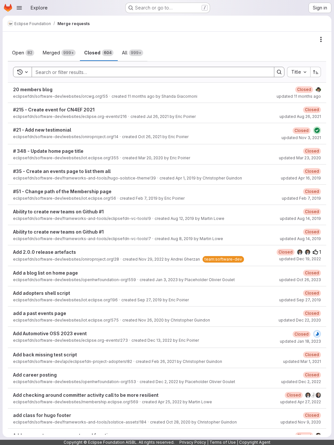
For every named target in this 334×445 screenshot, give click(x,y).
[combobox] (298, 72)
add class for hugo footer (42, 415)
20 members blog (33, 89)
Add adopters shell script (41, 293)
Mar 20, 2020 (150, 157)
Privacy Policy (192, 442)
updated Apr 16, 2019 (301, 178)
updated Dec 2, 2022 (301, 381)
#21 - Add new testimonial (42, 130)
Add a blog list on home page (45, 273)
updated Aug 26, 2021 (300, 116)
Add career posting (35, 375)
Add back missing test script (45, 354)
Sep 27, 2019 (149, 299)
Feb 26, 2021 (164, 361)
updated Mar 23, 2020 (300, 157)
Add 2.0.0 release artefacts (44, 252)
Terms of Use (222, 442)
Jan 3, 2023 (167, 279)
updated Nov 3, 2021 (301, 137)
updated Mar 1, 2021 (302, 361)
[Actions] (321, 39)
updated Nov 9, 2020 (301, 422)
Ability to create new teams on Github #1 (58, 211)
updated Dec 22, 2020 (300, 320)
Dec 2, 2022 (167, 381)
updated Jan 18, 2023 (300, 341)
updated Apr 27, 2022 (300, 401)
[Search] (279, 72)
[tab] (23, 53)
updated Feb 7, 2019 (301, 198)
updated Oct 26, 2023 (300, 279)
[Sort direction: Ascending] (316, 72)
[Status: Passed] (317, 130)
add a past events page (39, 313)
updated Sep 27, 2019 (300, 299)
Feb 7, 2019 (147, 198)
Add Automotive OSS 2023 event (50, 333)
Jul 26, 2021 (157, 116)
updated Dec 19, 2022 (300, 258)
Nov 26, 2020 (151, 320)
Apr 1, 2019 (185, 178)
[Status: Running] (317, 334)
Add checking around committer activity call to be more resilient (86, 395)
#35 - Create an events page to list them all (62, 171)
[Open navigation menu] (19, 8)
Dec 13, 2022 (159, 340)
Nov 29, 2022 (151, 259)
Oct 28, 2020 (178, 422)
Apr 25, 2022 (170, 401)
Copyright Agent (254, 442)
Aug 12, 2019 (182, 218)
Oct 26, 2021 (149, 136)
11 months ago (141, 96)
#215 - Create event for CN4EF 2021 (54, 109)
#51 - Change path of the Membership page (62, 191)
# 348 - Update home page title (48, 151)
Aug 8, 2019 (182, 238)
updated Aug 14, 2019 (300, 218)
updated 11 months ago (299, 96)
